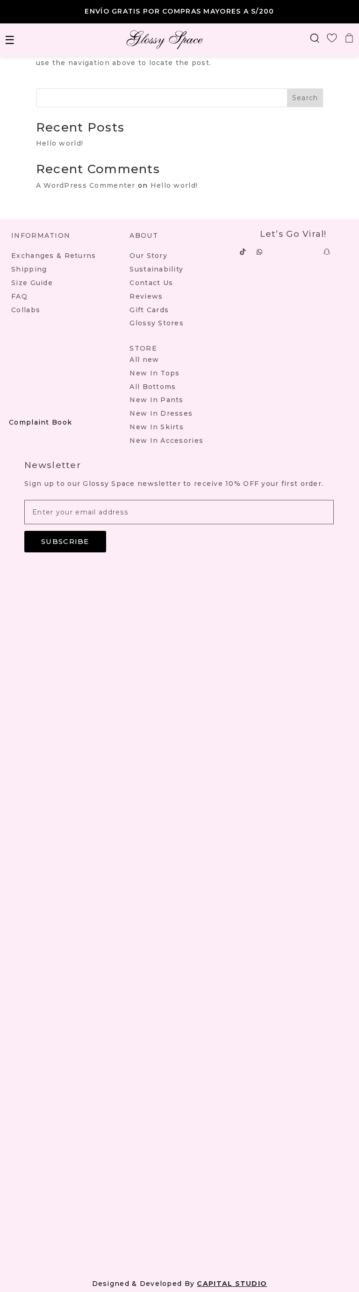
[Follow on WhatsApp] (259, 251)
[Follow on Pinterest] (293, 251)
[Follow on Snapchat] (327, 251)
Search (305, 98)
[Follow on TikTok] (243, 251)
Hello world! (59, 143)
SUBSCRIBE (65, 541)
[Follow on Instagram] (276, 251)
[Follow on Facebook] (310, 251)
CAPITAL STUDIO (232, 1283)
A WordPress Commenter (86, 185)
